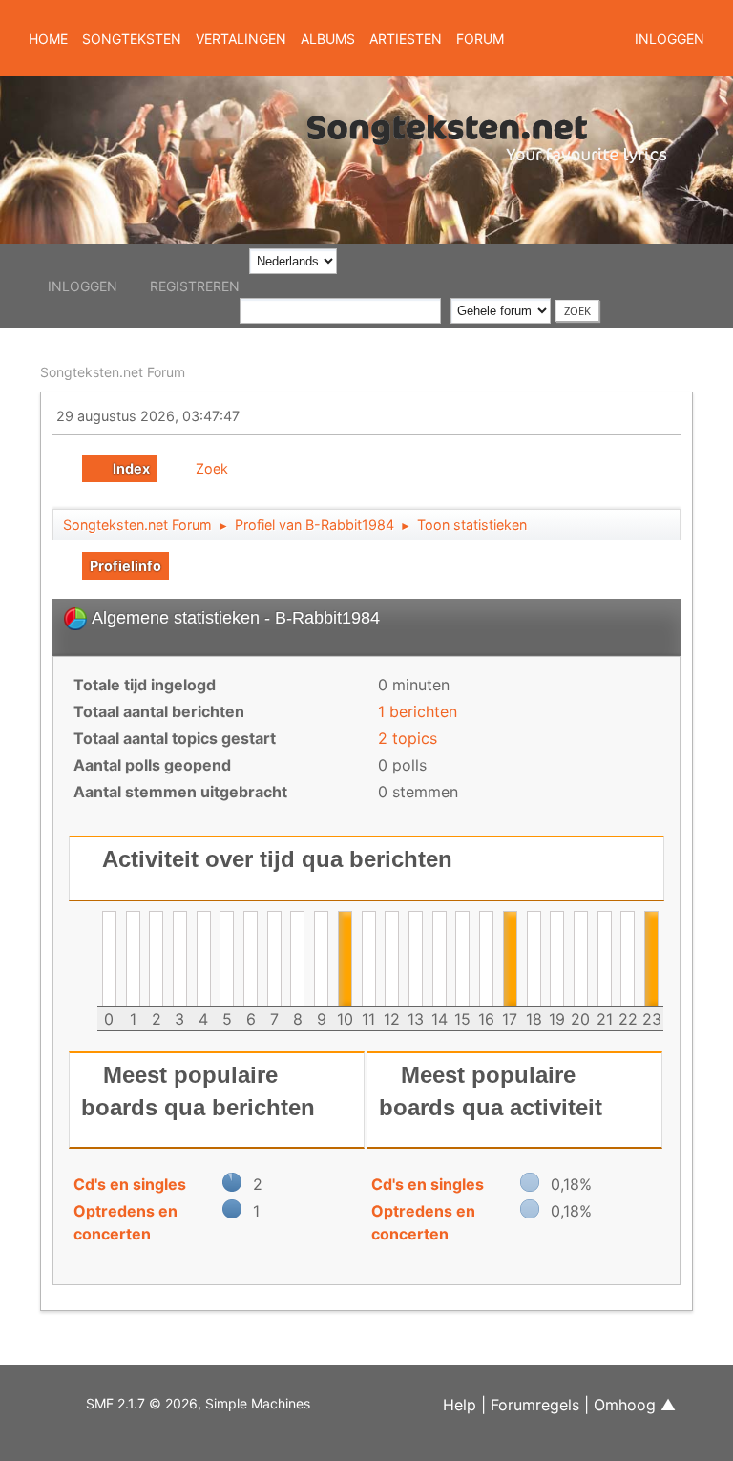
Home (48, 39)
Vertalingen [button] (241, 39)
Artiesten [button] (405, 39)
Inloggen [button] (669, 39)
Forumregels (535, 1404)
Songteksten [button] (131, 39)
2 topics (407, 738)
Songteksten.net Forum (112, 372)
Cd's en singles (129, 1184)
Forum (480, 39)
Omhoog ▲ (635, 1404)
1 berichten (417, 711)
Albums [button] (328, 39)
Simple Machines (257, 1403)
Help (459, 1404)
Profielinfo (125, 566)
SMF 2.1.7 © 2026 (142, 1403)
